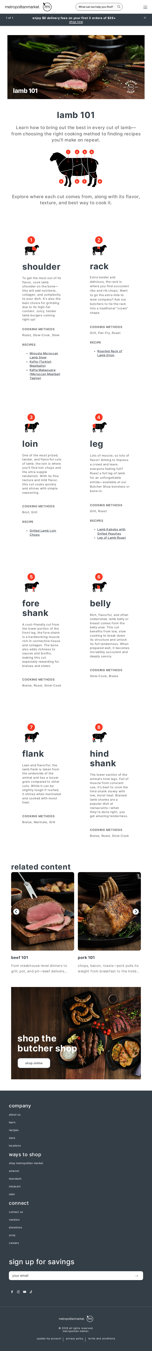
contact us (16, 1211)
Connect (19, 1203)
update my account (49, 1338)
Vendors (14, 1219)
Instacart (15, 1186)
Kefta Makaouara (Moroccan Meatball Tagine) (45, 374)
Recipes (14, 1130)
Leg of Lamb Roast (111, 537)
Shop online (34, 1063)
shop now (76, 21)
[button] (16, 911)
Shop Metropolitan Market (26, 1163)
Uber (12, 1194)
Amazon (14, 1170)
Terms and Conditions (101, 1338)
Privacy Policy (74, 1338)
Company (20, 1106)
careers (14, 1242)
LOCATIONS (15, 1145)
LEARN (12, 1122)
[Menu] (142, 7)
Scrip (12, 1235)
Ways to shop (25, 1154)
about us (15, 1114)
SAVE (12, 1137)
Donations (15, 1227)
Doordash (15, 1178)
